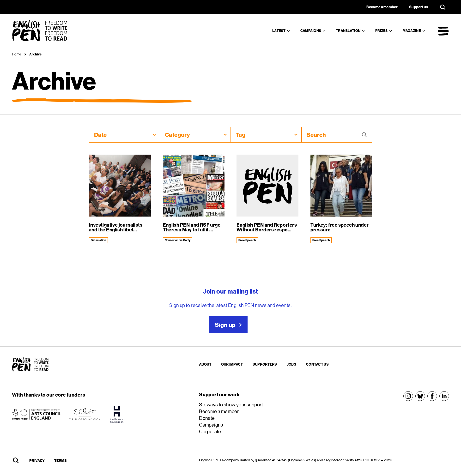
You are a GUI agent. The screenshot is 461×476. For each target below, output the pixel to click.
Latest (278, 31)
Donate (207, 418)
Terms (60, 460)
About (205, 364)
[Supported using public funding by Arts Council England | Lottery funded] (36, 414)
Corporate (210, 431)
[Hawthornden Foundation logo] (117, 414)
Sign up (225, 325)
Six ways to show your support (231, 405)
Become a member (219, 411)
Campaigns (310, 31)
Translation (348, 31)
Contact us (317, 364)
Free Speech (247, 240)
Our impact (232, 364)
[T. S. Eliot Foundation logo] (84, 414)
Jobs (291, 364)
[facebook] (432, 396)
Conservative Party (177, 240)
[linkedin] (444, 396)
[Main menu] (443, 31)
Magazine (412, 31)
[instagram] (408, 396)
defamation (98, 240)
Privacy (37, 460)
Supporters (265, 364)
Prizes (381, 31)
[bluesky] (420, 396)
